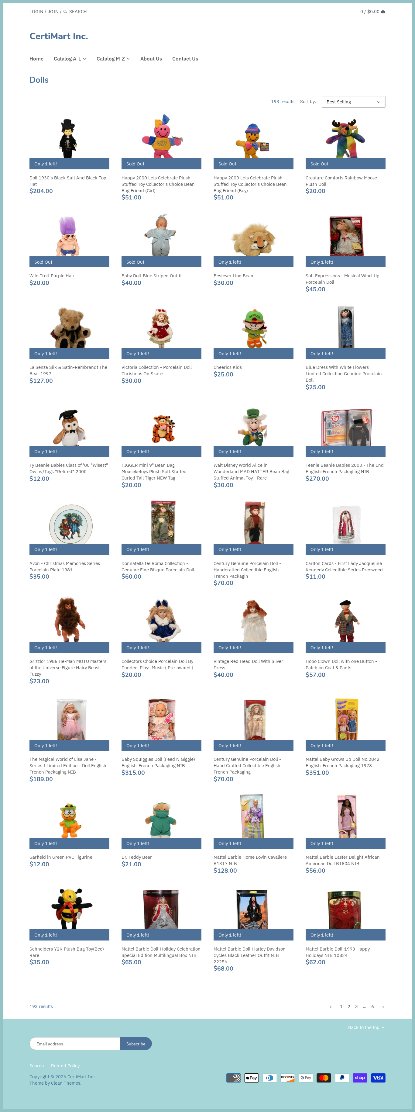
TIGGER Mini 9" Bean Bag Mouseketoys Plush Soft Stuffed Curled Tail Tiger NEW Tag (154, 471)
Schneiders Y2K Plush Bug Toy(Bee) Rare (66, 952)
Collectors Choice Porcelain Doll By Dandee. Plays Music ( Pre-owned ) (157, 664)
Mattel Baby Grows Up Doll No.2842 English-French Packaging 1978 (342, 762)
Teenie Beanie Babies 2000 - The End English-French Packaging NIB (345, 468)
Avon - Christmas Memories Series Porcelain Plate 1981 (64, 566)
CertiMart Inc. (58, 36)
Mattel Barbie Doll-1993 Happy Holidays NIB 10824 (338, 952)
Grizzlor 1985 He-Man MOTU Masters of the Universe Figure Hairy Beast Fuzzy (67, 667)
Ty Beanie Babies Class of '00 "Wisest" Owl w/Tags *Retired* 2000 (68, 468)
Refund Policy (65, 1066)
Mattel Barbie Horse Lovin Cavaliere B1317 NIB (250, 860)
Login (36, 11)
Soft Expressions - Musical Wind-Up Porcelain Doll (342, 279)
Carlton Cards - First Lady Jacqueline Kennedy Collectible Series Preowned (344, 566)
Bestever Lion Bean (233, 276)
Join (53, 11)
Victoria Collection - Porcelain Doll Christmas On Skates (157, 370)
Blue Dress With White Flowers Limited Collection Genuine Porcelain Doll (344, 373)
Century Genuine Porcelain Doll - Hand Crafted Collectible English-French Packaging (248, 765)
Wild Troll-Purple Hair (51, 276)
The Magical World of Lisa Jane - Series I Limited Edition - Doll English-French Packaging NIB (68, 765)
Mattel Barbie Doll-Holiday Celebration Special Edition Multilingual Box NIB (161, 952)
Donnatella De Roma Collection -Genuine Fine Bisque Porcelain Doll (158, 566)
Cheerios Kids (228, 367)
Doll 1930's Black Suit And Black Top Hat (67, 181)
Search (36, 1066)
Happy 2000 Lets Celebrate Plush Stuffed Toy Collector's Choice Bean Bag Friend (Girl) (158, 184)
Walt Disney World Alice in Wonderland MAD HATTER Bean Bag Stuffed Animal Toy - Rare (251, 471)
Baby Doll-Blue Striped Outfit (152, 276)
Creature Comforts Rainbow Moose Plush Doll (341, 181)
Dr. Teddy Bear (137, 857)
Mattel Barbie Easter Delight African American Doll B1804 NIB (343, 860)
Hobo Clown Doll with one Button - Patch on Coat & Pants (341, 664)
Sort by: (308, 101)
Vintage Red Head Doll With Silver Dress (248, 664)
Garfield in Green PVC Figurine (60, 857)
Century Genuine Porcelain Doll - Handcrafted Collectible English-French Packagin (247, 569)
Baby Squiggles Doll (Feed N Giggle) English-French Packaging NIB (158, 762)
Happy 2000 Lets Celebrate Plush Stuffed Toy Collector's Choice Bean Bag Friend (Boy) (250, 184)
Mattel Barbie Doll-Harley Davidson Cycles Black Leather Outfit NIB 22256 (250, 955)
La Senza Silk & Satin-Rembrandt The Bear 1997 (68, 370)
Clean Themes (65, 1083)
